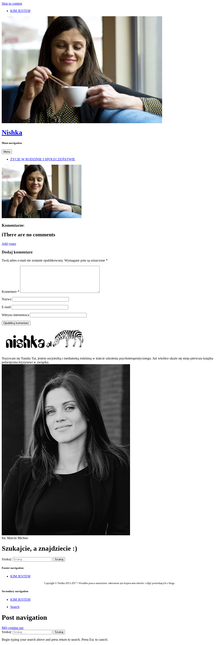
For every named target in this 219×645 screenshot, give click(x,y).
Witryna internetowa (15, 315)
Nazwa (6, 299)
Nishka (12, 132)
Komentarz (10, 291)
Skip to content (12, 3)
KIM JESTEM (20, 11)
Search (14, 607)
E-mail (6, 307)
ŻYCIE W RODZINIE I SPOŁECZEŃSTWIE (42, 159)
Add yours (9, 244)
